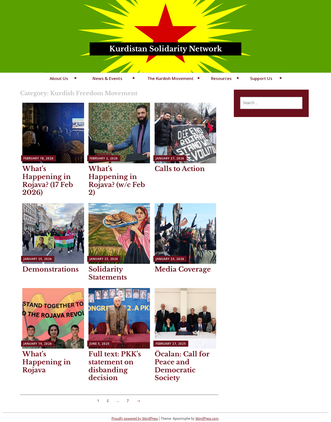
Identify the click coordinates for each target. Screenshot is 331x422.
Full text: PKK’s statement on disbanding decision (114, 366)
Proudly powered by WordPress (134, 419)
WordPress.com (207, 419)
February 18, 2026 (39, 158)
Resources (221, 78)
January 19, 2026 (38, 344)
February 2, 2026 (104, 158)
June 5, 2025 (100, 344)
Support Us (261, 78)
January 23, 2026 (104, 259)
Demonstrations (50, 269)
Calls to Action (180, 169)
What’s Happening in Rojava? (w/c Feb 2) (116, 180)
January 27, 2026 (170, 158)
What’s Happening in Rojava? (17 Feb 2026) (47, 180)
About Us (59, 78)
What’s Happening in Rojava (46, 362)
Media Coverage (183, 269)
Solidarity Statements (107, 273)
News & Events (107, 78)
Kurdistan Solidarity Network (165, 48)
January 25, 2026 (38, 259)
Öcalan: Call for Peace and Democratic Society (182, 366)
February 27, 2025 (171, 344)
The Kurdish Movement (170, 78)
